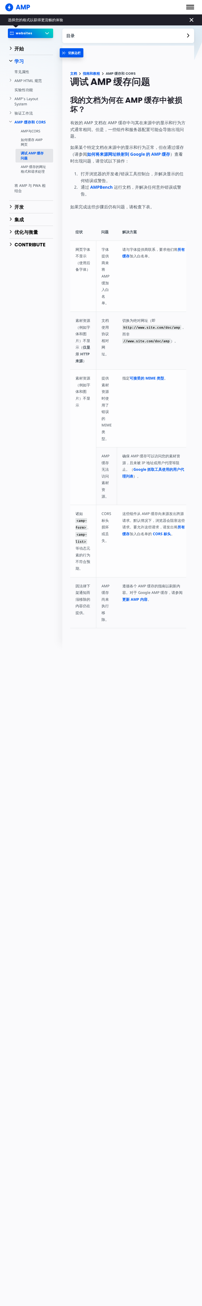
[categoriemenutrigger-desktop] (71, 52)
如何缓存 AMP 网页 (32, 142)
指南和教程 (91, 73)
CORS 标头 (162, 533)
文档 (73, 73)
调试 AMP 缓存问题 (32, 155)
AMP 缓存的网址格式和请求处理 (33, 169)
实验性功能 (23, 89)
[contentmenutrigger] (128, 35)
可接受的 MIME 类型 (147, 378)
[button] (190, 7)
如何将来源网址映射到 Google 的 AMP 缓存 (128, 154)
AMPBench (101, 187)
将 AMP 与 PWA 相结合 (30, 188)
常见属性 (21, 71)
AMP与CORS (30, 131)
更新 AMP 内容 (135, 599)
